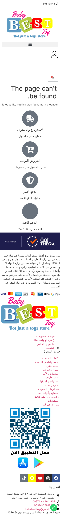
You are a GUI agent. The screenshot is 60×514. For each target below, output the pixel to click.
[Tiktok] (24, 478)
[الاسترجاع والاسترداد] (30, 118)
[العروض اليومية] (30, 149)
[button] (30, 44)
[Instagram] (48, 478)
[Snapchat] (32, 478)
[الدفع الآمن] (30, 180)
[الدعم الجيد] (30, 211)
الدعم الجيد (30, 222)
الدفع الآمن (30, 192)
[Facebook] (56, 478)
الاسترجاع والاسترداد (30, 130)
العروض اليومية (30, 161)
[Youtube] (40, 478)
